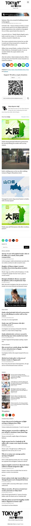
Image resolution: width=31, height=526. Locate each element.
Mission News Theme (12, 524)
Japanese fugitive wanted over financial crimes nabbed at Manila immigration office (15, 465)
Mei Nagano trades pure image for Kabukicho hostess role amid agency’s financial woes (19, 390)
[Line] (23, 65)
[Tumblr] (19, 65)
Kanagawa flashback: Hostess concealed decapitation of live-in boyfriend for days (14, 279)
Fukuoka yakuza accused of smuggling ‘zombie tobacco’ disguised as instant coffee (15, 500)
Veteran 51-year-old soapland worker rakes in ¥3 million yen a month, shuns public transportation (15, 255)
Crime (9, 69)
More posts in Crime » (25, 116)
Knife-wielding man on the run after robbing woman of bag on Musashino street (14, 172)
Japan (12, 69)
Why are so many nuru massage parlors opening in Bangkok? (13, 455)
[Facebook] (4, 65)
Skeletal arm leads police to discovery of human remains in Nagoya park (13, 359)
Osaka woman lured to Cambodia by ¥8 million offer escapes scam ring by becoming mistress (14, 443)
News (27, 69)
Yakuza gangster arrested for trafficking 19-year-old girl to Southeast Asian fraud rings (15, 431)
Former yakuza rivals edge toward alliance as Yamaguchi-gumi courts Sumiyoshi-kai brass (18, 397)
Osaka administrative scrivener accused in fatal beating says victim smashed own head (14, 335)
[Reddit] (11, 65)
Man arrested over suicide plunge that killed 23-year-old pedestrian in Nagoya (15, 348)
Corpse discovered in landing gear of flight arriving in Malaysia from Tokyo (14, 422)
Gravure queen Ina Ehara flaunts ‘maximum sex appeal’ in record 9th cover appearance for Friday (20, 376)
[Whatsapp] (15, 65)
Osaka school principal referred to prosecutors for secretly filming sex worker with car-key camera (15, 314)
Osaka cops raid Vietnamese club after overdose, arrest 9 (13, 324)
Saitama (6, 71)
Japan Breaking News (20, 69)
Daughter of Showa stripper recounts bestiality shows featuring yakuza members (14, 267)
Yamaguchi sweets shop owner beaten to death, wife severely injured (15, 200)
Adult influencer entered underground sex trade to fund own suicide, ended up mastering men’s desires (19, 383)
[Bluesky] (27, 65)
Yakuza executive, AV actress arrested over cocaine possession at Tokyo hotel (19, 403)
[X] (8, 65)
